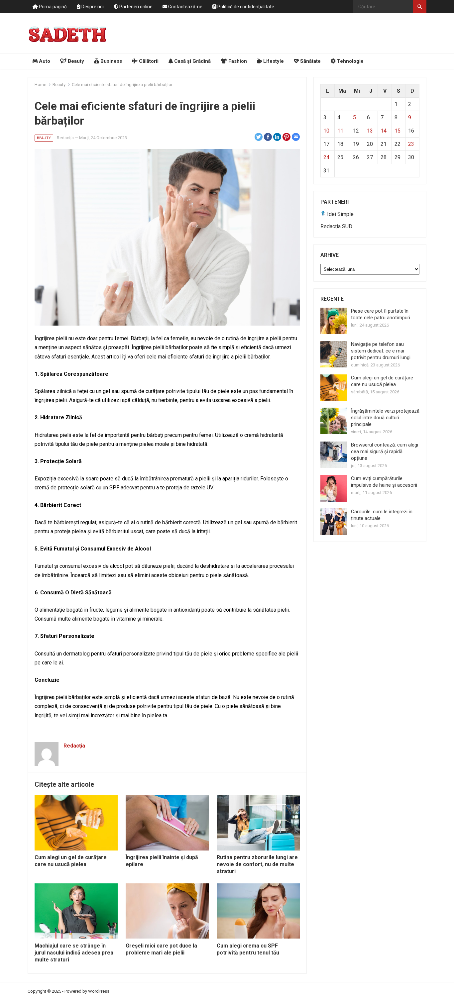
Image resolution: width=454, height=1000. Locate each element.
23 (411, 144)
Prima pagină (52, 6)
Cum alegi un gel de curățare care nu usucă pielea (71, 860)
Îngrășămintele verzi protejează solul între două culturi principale (385, 417)
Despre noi (92, 6)
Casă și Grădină (192, 61)
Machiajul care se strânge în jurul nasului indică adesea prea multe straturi (74, 953)
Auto (44, 61)
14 (384, 131)
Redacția (65, 137)
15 (397, 131)
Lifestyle (273, 61)
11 (340, 131)
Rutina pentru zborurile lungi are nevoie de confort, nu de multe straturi (257, 864)
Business (110, 61)
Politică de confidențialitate (245, 6)
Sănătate (310, 61)
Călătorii (148, 61)
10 (326, 131)
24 (326, 157)
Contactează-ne (184, 6)
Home (40, 84)
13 (370, 131)
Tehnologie (350, 61)
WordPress (98, 991)
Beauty (75, 61)
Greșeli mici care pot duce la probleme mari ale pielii (161, 949)
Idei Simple (340, 214)
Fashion (237, 61)
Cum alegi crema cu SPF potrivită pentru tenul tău (248, 949)
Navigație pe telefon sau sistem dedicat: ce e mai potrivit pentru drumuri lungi (380, 350)
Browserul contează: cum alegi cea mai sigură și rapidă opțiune (384, 451)
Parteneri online (135, 6)
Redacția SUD (336, 226)
